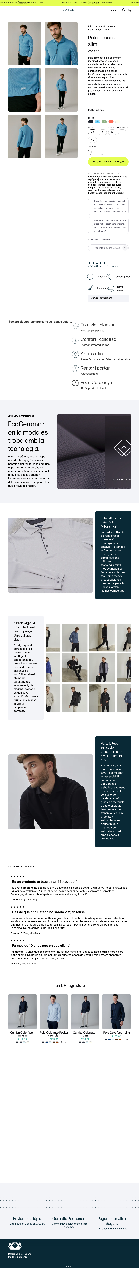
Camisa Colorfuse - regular (22, 1034)
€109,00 (54, 1039)
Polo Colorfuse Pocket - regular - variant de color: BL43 (50, 1042)
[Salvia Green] (104, 121)
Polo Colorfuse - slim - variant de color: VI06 (109, 1039)
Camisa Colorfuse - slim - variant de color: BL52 (83, 1042)
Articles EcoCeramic (106, 26)
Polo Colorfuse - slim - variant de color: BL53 (113, 1039)
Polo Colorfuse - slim (116, 1032)
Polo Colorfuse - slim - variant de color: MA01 (116, 1039)
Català (113, 9)
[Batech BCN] (69, 10)
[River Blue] (97, 121)
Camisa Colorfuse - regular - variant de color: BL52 (20, 1042)
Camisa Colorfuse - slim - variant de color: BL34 (80, 1042)
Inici (90, 26)
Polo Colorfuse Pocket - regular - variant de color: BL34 (43, 1042)
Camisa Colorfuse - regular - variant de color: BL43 (24, 1042)
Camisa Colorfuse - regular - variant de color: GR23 (27, 1042)
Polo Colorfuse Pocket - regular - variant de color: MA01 (53, 1042)
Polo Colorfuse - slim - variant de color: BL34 (106, 1039)
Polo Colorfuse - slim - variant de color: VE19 (120, 1039)
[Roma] (117, 121)
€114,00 (22, 1039)
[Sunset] (111, 121)
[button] (123, 10)
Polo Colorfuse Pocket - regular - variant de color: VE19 (57, 1042)
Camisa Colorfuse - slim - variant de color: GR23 (90, 1042)
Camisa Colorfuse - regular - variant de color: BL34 (17, 1042)
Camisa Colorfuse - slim (85, 1034)
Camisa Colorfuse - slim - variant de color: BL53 (87, 1042)
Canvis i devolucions (101, 297)
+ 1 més (62, 1042)
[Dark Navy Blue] (90, 121)
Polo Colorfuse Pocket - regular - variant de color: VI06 (46, 1042)
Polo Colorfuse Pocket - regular (54, 1034)
